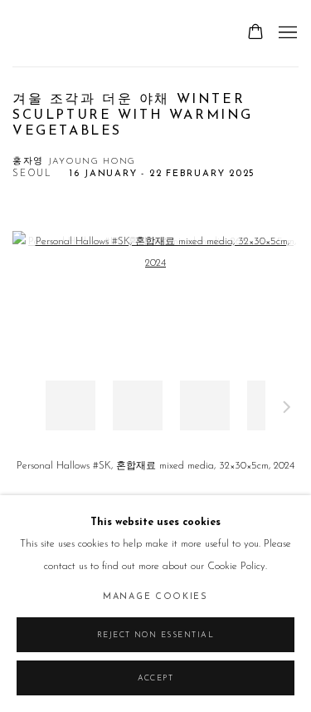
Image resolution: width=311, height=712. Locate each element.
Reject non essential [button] (156, 635)
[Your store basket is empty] (255, 33)
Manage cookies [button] (155, 597)
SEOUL (32, 174)
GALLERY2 (53, 33)
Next (287, 409)
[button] (70, 405)
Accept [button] (156, 678)
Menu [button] (286, 33)
